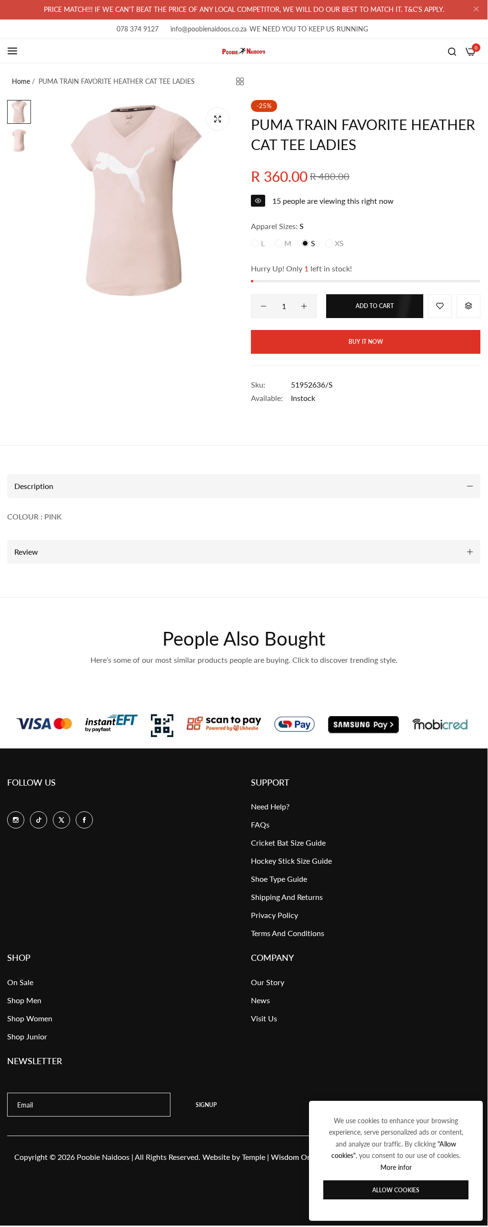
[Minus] (263, 306)
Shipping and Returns (287, 896)
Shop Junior (27, 1036)
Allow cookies (395, 1190)
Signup (206, 1104)
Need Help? (270, 806)
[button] (440, 306)
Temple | (282, 1156)
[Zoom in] (217, 119)
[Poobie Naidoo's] (243, 51)
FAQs (260, 824)
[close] (476, 10)
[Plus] (304, 306)
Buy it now (366, 341)
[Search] (452, 51)
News (260, 1000)
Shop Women (29, 1018)
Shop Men (24, 1000)
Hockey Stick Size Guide (291, 860)
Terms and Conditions (287, 933)
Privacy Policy (274, 914)
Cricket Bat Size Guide (288, 842)
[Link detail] (15, 819)
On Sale (20, 982)
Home (21, 81)
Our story (267, 982)
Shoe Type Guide (279, 878)
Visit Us (264, 1018)
